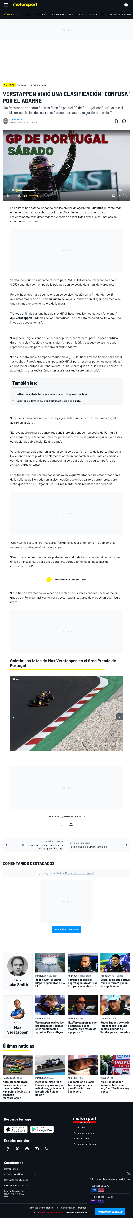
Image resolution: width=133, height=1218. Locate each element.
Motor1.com (79, 1127)
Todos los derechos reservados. (83, 1212)
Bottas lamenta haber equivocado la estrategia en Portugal (52, 393)
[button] (67, 166)
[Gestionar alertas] (71, 824)
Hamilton (22, 460)
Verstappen (18, 280)
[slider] (66, 190)
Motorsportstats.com (84, 1143)
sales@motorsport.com (16, 1185)
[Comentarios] (125, 121)
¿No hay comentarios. (66, 873)
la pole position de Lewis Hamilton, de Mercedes (81, 284)
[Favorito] (116, 121)
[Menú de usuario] (126, 4)
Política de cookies (66, 1207)
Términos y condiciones (41, 1207)
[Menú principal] (6, 5)
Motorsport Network (52, 1212)
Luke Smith (15, 119)
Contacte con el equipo (16, 1179)
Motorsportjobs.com (84, 1132)
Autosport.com (81, 1138)
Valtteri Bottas (30, 465)
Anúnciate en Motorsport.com (19, 1174)
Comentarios (11, 1168)
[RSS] (46, 1148)
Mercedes (55, 456)
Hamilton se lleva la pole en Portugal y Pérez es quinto (48, 400)
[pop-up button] (119, 196)
